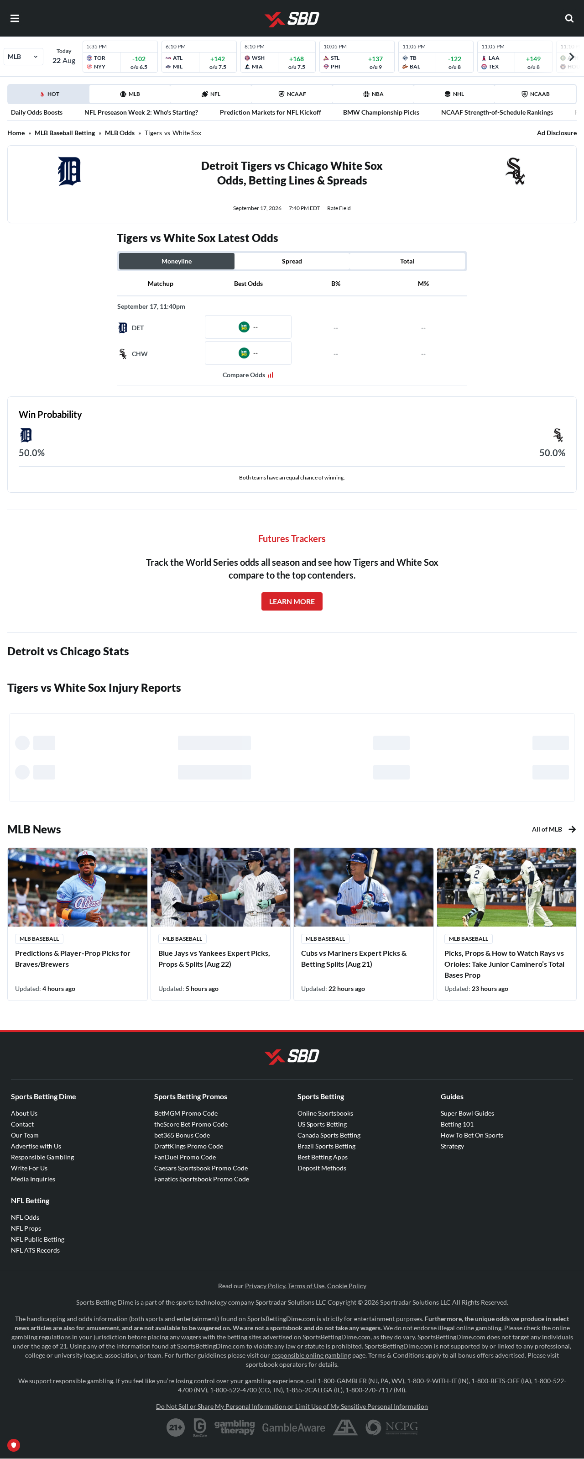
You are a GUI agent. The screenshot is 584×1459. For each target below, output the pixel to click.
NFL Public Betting (37, 1239)
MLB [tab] (134, 93)
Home (16, 133)
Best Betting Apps (322, 1157)
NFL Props (26, 1228)
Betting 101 (457, 1124)
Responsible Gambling (42, 1157)
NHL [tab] (458, 93)
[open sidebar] (14, 18)
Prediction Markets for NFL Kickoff (270, 112)
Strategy (452, 1146)
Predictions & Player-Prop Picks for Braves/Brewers (72, 958)
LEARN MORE (292, 601)
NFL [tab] (215, 93)
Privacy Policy (265, 1286)
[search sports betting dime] (569, 18)
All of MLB (547, 829)
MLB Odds (120, 133)
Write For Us (29, 1168)
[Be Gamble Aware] (293, 1427)
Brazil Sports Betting (326, 1146)
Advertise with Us (36, 1146)
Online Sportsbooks (325, 1113)
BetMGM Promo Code (186, 1113)
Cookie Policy (346, 1286)
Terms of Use (306, 1286)
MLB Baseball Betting (65, 133)
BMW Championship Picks (381, 112)
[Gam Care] (200, 1427)
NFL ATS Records (35, 1250)
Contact (22, 1124)
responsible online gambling (311, 1355)
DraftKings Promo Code (188, 1146)
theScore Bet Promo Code (191, 1124)
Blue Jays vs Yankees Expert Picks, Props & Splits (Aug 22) (214, 958)
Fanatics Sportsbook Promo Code (201, 1179)
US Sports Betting (322, 1124)
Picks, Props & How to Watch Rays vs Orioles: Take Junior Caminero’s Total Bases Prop (504, 963)
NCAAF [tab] (296, 93)
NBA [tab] (378, 93)
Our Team (25, 1135)
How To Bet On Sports (472, 1135)
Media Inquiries (33, 1179)
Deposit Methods (321, 1168)
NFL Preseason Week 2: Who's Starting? (141, 112)
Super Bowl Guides (467, 1113)
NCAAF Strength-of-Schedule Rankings (497, 112)
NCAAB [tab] (540, 93)
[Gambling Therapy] (234, 1427)
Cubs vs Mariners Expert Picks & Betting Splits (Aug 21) (354, 958)
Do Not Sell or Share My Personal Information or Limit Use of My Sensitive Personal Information (292, 1406)
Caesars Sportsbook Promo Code (201, 1168)
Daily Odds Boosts (37, 112)
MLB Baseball (39, 938)
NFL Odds (25, 1217)
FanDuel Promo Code (185, 1157)
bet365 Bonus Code (182, 1135)
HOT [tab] (50, 96)
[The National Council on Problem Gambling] (391, 1427)
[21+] (176, 1427)
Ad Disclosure (557, 133)
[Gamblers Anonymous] (345, 1427)
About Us (24, 1113)
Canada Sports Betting (328, 1135)
